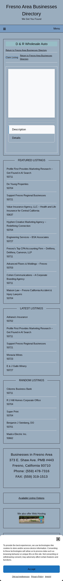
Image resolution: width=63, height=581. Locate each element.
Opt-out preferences (21, 576)
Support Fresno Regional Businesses (26, 195)
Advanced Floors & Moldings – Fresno (27, 263)
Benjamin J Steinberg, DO (20, 422)
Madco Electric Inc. (17, 434)
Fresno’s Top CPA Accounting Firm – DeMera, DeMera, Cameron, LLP (31, 250)
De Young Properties (17, 184)
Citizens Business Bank (19, 388)
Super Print (12, 411)
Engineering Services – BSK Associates (28, 237)
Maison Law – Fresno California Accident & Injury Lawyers (29, 292)
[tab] (31, 129)
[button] (58, 539)
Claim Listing (12, 57)
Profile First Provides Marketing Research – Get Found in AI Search (30, 170)
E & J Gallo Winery (17, 366)
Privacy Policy (37, 576)
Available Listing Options (31, 498)
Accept (31, 569)
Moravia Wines (14, 354)
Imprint (48, 576)
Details (16, 137)
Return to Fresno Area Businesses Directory (26, 50)
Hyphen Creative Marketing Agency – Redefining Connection (26, 224)
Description (19, 129)
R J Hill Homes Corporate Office (24, 400)
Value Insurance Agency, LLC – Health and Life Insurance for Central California (31, 208)
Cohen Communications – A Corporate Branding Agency (27, 277)
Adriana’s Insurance (17, 317)
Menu (56, 28)
